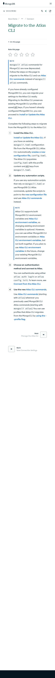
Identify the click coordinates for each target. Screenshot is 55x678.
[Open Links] (50, 3)
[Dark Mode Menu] (50, 11)
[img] (10, 55)
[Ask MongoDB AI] (46, 11)
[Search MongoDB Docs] (42, 11)
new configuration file (36, 194)
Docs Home (12, 19)
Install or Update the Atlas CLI (28, 137)
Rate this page (14, 49)
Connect (30, 19)
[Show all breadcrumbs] (22, 19)
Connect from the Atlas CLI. (27, 284)
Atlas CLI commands (32, 198)
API (16, 107)
